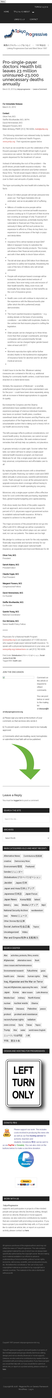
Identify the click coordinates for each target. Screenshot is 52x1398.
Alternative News (12, 856)
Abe (5, 955)
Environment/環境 (13, 866)
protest (7, 1014)
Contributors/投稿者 (33, 856)
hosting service (36, 1136)
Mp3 (44, 905)
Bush (37, 960)
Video (25, 932)
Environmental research (14, 971)
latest (37, 899)
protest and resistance (25, 1014)
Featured (30, 866)
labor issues (27, 992)
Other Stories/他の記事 (14, 921)
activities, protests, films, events (24, 955)
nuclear (7, 1003)
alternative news (24, 960)
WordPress (23, 1389)
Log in (31, 1389)
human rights (34, 976)
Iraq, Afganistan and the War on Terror (23, 981)
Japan (7, 992)
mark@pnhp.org (41, 129)
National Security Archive (16, 910)
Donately (20, 1145)
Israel (44, 987)
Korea (16, 992)
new (6, 916)
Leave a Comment (40, 89)
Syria (21, 1025)
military (21, 998)
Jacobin (8, 882)
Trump (7, 1030)
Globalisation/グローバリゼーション (25, 655)
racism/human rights (14, 1019)
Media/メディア (30, 905)
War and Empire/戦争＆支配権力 (21, 937)
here (27, 1230)
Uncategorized (11, 932)
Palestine (32, 1008)
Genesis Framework (40, 1387)
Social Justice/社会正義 (17, 926)
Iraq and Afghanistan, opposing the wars (21, 987)
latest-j (7, 905)
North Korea (34, 997)
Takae (29, 1025)
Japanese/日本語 (13, 894)
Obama (34, 1003)
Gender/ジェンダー (13, 872)
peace (43, 1009)
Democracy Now (22, 861)
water (23, 1030)
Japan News (10, 899)
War (15, 1030)
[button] (33, 12)
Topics (36, 927)
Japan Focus (31, 894)
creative (7, 861)
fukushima (32, 970)
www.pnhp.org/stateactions (14, 649)
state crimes (9, 1025)
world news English (37, 1030)
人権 (28, 1035)
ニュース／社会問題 (13, 1035)
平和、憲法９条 (12, 1040)
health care (17, 661)
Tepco (38, 1025)
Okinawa (8, 1008)
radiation (31, 1019)
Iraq (45, 976)
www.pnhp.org (9, 141)
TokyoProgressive (26, 33)
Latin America (42, 992)
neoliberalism (37, 910)
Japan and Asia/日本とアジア (19, 888)
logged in (18, 800)
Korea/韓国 (25, 899)
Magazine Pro (24, 1387)
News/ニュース (19, 916)
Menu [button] (3, 2)
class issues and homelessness (18, 965)
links (16, 905)
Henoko (20, 976)
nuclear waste (21, 1003)
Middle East (9, 998)
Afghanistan (9, 960)
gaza (43, 970)
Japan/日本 (21, 882)
